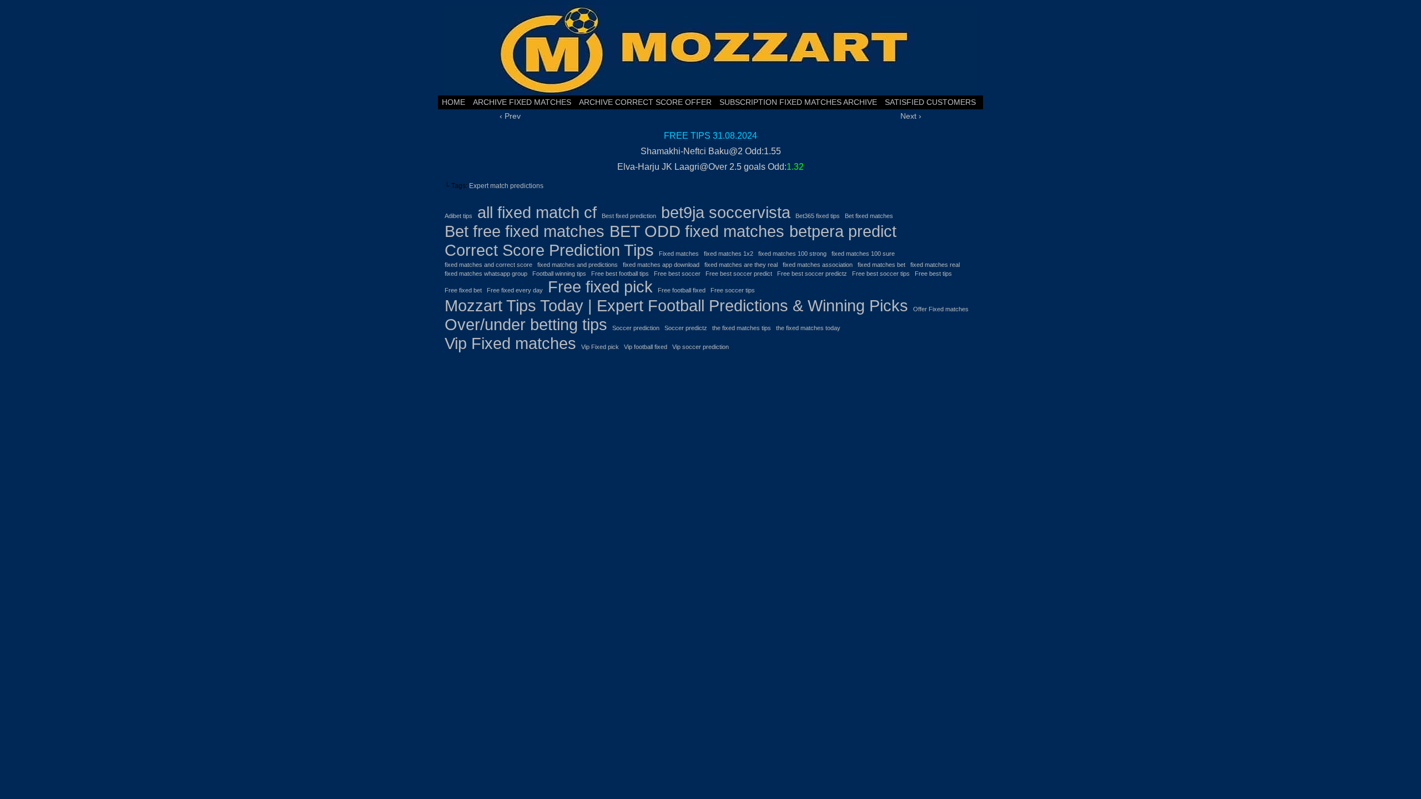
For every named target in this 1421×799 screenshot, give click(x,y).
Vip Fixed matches (510, 343)
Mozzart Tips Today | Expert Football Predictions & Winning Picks (676, 305)
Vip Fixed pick (600, 346)
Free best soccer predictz (812, 273)
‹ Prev (510, 116)
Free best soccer (677, 273)
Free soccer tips (732, 290)
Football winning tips (559, 273)
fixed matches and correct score (488, 264)
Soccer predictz (685, 328)
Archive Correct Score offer (645, 102)
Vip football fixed (645, 346)
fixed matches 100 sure (863, 253)
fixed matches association (818, 264)
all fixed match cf (537, 212)
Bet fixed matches (869, 216)
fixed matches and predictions (577, 264)
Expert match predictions (506, 186)
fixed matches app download (661, 264)
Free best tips (933, 273)
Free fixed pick (600, 286)
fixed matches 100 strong (792, 253)
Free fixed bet (463, 290)
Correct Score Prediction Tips (549, 250)
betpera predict (842, 231)
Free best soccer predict (739, 273)
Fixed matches (679, 253)
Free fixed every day (515, 290)
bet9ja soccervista (725, 212)
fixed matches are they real (741, 264)
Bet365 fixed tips (817, 216)
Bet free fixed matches (524, 231)
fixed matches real (935, 264)
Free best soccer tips (881, 273)
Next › (910, 116)
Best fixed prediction (629, 216)
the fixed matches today (808, 328)
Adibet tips (458, 216)
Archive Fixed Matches (522, 102)
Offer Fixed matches (941, 309)
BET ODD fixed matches (696, 231)
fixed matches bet (881, 264)
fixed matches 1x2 (728, 253)
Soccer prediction (635, 328)
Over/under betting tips (526, 324)
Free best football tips (620, 273)
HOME (453, 102)
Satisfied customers (930, 102)
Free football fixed (682, 290)
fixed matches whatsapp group (486, 273)
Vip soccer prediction (700, 346)
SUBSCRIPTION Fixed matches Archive (798, 102)
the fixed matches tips (741, 328)
